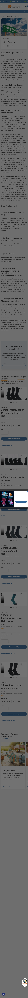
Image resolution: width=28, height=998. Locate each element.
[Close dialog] (27, 491)
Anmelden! (21, 501)
